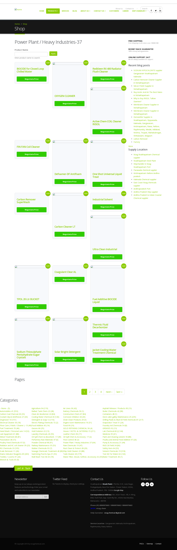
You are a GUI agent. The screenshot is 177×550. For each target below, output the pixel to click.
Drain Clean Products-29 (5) (74, 419)
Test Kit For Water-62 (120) (114, 454)
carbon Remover (141, 139)
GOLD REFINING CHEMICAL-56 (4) (77, 428)
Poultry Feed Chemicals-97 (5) (12, 442)
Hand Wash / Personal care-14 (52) (14, 431)
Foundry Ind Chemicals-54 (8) (115, 425)
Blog (75, 11)
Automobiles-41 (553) (9, 411)
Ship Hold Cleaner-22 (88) (73, 451)
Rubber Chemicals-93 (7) (42, 448)
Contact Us (99, 11)
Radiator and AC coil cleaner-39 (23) (15, 445)
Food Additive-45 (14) (41, 425)
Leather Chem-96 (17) (72, 434)
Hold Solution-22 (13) (40, 431)
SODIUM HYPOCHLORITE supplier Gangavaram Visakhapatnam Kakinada (148, 73)
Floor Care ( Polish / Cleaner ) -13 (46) (16, 425)
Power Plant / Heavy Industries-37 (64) (79, 442)
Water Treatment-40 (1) (113, 457)
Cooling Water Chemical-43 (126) (45, 417)
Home (41, 11)
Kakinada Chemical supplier (145, 179)
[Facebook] (151, 11)
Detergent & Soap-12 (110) (43, 419)
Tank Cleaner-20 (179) (72, 454)
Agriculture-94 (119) (40, 408)
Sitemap (150, 544)
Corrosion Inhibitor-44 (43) (74, 417)
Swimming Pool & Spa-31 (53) (44, 454)
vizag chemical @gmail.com (114, 513)
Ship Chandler (138, 11)
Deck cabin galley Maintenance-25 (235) (119, 417)
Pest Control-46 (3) (71, 439)
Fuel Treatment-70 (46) (9, 428)
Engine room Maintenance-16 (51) (77, 422)
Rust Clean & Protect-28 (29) (75, 448)
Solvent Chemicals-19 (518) (114, 451)
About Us (85, 11)
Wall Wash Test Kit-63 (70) (43, 457)
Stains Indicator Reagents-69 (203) (14, 454)
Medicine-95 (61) (110, 434)
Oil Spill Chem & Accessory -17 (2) (77, 437)
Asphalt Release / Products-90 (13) (117, 408)
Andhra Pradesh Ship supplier (146, 192)
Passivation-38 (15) (8, 439)
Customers (114, 11)
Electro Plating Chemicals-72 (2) (45, 422)
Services (65, 11)
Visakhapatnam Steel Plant (145, 161)
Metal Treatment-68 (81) (10, 437)
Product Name (21, 50)
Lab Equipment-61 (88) (9, 434)
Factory (137, 142)
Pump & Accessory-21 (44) (114, 442)
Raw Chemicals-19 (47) (72, 445)
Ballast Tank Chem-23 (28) (43, 411)
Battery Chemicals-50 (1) (73, 411)
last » (119, 391)
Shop (25, 24)
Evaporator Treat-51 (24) (113, 422)
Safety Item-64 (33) (111, 448)
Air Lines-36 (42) (70, 408)
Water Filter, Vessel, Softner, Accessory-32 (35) (83, 457)
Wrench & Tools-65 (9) (9, 459)
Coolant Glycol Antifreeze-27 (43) (14, 417)
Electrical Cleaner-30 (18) (10, 422)
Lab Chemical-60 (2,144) (113, 431)
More (130, 146)
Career (126, 11)
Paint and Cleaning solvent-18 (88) (117, 437)
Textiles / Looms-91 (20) (10, 457)
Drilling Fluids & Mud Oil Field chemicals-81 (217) (123, 419)
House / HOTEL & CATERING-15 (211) (79, 431)
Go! (45, 496)
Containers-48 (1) (110, 414)
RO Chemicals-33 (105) (9, 448)
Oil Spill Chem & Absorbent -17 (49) (46, 437)
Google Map (118, 490)
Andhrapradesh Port (142, 189)
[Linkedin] (160, 11)
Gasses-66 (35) (38, 428)
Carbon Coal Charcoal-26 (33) (12, 414)
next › (109, 391)
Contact (158, 544)
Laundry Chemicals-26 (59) (43, 434)
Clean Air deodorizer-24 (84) (43, 414)
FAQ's (142, 544)
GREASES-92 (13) (110, 428)
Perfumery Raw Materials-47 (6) (45, 439)
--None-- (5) (5, 408)
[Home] (20, 9)
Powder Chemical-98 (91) (42, 442)
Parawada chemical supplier (145, 170)
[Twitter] (156, 11)
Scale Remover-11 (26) (9, 451)
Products (52, 11)
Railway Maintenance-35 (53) (44, 445)
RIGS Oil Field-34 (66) (111, 445)
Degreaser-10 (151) (8, 419)
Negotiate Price (31, 79)
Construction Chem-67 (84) (74, 414)
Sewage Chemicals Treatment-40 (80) (47, 451)
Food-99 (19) (68, 425)
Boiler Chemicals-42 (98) (113, 411)
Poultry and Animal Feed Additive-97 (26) (120, 439)
